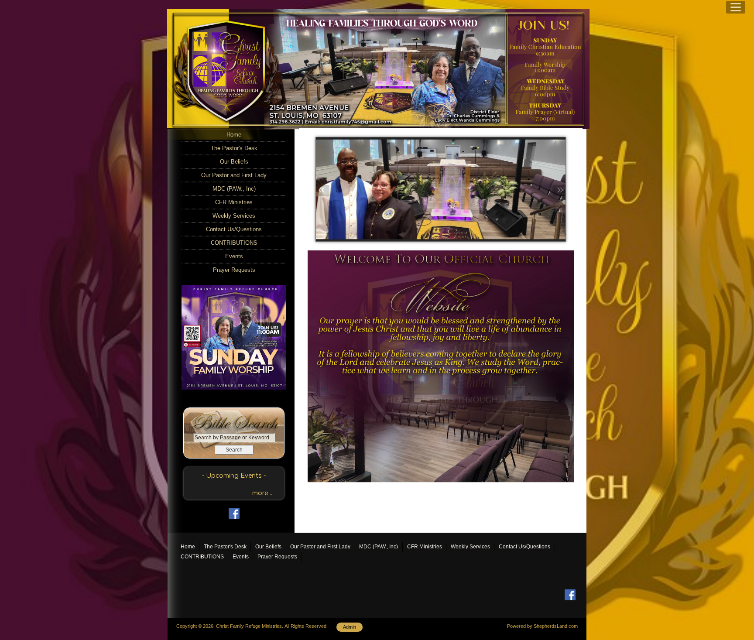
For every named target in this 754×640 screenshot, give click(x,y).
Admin (349, 627)
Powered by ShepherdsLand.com (542, 626)
